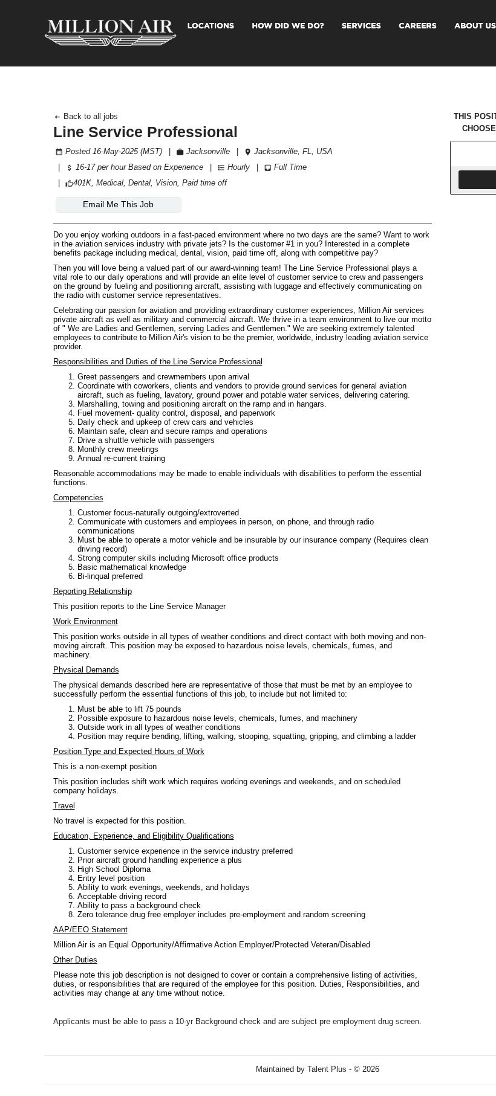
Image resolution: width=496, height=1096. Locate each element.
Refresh (414, 1069)
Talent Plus (327, 1069)
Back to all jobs (89, 116)
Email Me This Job (118, 204)
